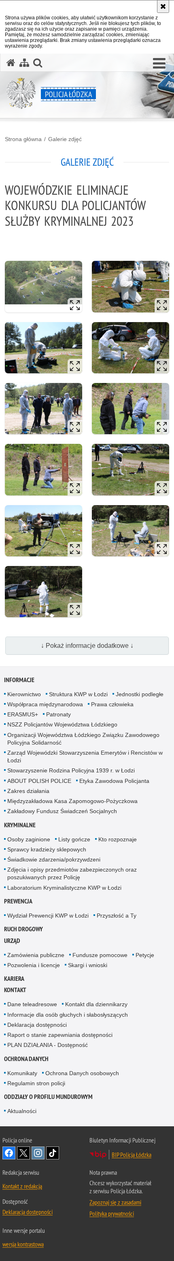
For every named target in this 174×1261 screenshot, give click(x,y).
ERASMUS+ (22, 714)
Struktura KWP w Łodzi (78, 694)
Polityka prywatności (111, 1213)
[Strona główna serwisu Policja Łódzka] (10, 63)
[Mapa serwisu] (24, 63)
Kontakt (15, 990)
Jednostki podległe (139, 694)
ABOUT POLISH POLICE (39, 781)
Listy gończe (74, 839)
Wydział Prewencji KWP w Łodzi (48, 915)
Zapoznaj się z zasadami (115, 1202)
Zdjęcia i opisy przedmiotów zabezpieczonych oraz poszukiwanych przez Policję (72, 873)
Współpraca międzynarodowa (45, 704)
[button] (159, 63)
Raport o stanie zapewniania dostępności (59, 1035)
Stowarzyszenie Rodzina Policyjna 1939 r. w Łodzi (71, 770)
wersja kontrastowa (23, 1244)
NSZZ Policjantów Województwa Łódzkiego (62, 724)
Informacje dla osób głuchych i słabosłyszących (67, 1014)
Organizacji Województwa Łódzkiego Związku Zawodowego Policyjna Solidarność (83, 739)
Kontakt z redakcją (22, 1186)
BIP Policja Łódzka (131, 1155)
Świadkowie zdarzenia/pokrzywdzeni (53, 859)
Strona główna (23, 139)
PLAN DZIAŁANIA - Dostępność (47, 1045)
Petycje (145, 955)
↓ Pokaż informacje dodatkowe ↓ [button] (87, 645)
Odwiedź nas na (8, 1153)
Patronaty (58, 714)
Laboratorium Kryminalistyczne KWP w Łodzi (64, 887)
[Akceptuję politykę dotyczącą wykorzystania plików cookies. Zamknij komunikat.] (163, 6)
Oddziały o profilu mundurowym (48, 1096)
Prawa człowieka (112, 704)
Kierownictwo (24, 694)
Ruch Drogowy (23, 929)
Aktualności (21, 1111)
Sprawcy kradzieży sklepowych (46, 849)
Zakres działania (28, 791)
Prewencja (18, 901)
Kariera (14, 978)
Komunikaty (22, 1073)
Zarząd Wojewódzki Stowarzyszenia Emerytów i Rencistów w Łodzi (85, 756)
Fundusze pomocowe (99, 955)
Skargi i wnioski (87, 965)
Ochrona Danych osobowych (82, 1073)
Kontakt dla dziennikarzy (96, 1004)
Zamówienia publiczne (35, 955)
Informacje (19, 680)
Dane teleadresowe (32, 1004)
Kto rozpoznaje (117, 839)
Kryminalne (20, 825)
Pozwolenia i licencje (33, 965)
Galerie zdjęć (65, 139)
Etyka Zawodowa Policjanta (114, 781)
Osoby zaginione (28, 839)
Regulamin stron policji (36, 1083)
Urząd (12, 940)
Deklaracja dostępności (37, 1025)
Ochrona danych (26, 1059)
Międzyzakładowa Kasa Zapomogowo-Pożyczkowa (72, 801)
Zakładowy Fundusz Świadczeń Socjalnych (62, 811)
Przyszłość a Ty (116, 915)
